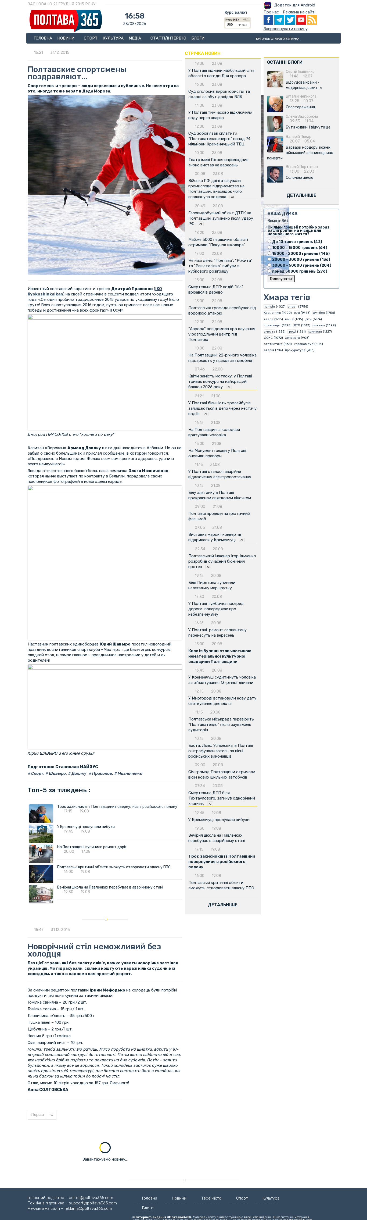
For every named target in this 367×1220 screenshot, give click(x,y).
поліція (269, 306)
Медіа (135, 38)
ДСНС (268, 338)
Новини (66, 38)
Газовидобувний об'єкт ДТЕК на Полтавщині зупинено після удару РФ (220, 218)
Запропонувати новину (286, 28)
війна (289, 319)
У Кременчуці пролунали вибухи (86, 827)
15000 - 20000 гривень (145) (301, 253)
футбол (319, 313)
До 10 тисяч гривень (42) (297, 242)
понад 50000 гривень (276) (299, 271)
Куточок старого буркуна (277, 39)
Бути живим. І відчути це (308, 127)
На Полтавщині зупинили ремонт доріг (92, 847)
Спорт (91, 38)
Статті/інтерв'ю (168, 38)
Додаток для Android (294, 5)
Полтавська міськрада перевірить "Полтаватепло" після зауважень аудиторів (221, 724)
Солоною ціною (299, 177)
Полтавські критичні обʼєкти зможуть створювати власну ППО (114, 867)
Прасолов (101, 773)
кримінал (315, 331)
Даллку (79, 773)
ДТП (297, 325)
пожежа (318, 325)
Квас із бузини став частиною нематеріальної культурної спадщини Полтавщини (219, 656)
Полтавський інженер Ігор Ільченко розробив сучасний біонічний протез (222, 561)
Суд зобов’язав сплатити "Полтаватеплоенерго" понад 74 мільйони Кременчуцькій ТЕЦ (219, 139)
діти (308, 319)
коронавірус (303, 344)
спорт (292, 306)
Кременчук (272, 313)
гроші (292, 331)
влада (268, 319)
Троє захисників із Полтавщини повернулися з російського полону (117, 806)
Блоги (197, 38)
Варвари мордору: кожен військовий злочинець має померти (300, 152)
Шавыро (57, 773)
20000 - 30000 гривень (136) (301, 259)
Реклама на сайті (299, 12)
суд (297, 313)
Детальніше (223, 904)
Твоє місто (211, 1198)
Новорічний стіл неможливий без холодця (94, 950)
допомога (292, 338)
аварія (269, 350)
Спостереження (300, 107)
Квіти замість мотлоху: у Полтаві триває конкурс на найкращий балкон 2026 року (220, 381)
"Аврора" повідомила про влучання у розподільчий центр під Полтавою (221, 334)
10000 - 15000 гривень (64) (299, 247)
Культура (113, 38)
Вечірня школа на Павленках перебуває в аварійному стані (110, 887)
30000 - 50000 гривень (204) (301, 265)
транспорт (272, 325)
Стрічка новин (203, 53)
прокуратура (295, 350)
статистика (273, 344)
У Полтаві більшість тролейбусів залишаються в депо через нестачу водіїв (222, 408)
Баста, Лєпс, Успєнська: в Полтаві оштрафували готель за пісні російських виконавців (220, 751)
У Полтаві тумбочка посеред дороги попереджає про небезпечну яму (216, 609)
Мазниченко (129, 773)
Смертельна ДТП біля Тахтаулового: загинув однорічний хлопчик (221, 798)
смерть (269, 331)
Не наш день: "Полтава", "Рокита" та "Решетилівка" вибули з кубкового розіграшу (220, 266)
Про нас (271, 12)
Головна (43, 38)
